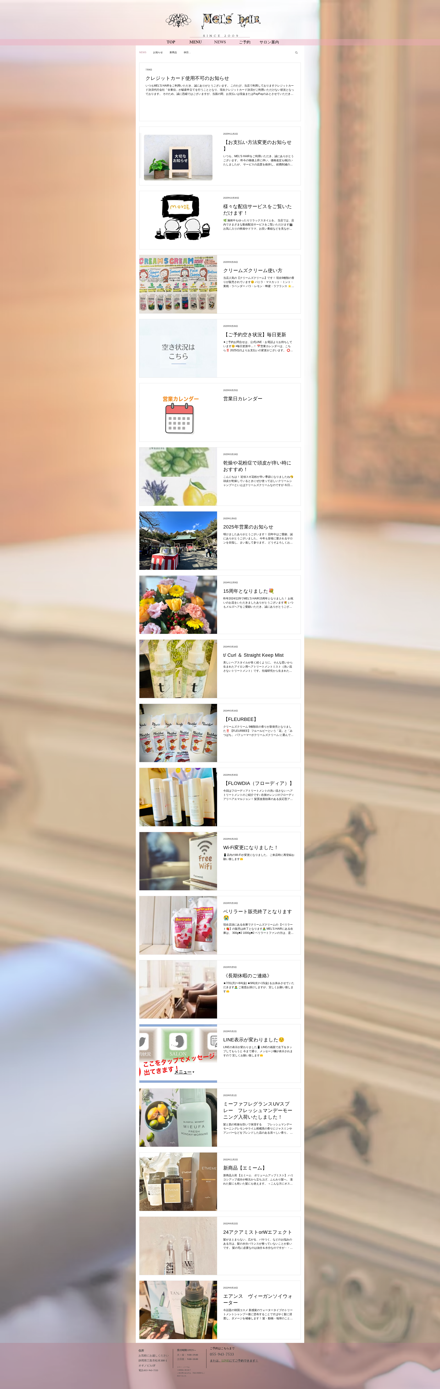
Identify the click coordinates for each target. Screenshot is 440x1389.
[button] (296, 53)
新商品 (173, 52)
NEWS (142, 52)
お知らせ (158, 52)
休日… (187, 52)
